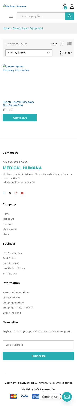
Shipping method (13, 302)
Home (6, 28)
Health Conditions (14, 268)
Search (69, 16)
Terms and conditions (16, 292)
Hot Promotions (12, 253)
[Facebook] (4, 193)
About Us (8, 218)
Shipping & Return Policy (18, 307)
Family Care (10, 273)
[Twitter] (10, 193)
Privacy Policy (11, 297)
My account (10, 228)
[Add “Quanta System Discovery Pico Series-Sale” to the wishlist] (23, 96)
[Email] (67, 397)
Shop (6, 233)
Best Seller (9, 258)
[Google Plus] (16, 193)
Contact (8, 223)
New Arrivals (10, 263)
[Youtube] (22, 193)
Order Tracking (12, 312)
